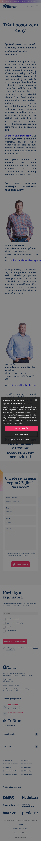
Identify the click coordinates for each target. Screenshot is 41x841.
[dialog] (20, 420)
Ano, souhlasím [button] (21, 428)
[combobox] (36, 400)
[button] (20, 439)
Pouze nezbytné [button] (21, 434)
